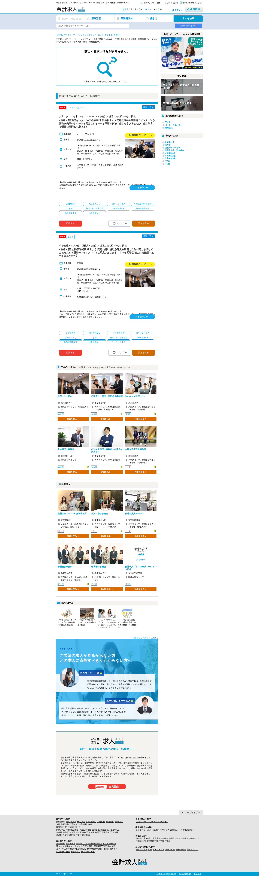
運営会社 (197, 874)
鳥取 (67, 824)
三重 (121, 822)
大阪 (58, 824)
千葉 (79, 822)
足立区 (109, 832)
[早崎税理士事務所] (73, 436)
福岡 (85, 824)
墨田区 (72, 835)
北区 (103, 832)
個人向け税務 (141, 849)
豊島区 (85, 832)
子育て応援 (88, 846)
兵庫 (63, 824)
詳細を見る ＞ (73, 419)
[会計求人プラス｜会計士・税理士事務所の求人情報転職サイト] (81, 11)
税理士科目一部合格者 (174, 150)
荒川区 (115, 832)
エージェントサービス (120, 701)
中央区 (82, 830)
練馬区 (98, 832)
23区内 (71, 827)
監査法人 (174, 830)
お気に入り (122, 223)
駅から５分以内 (63, 846)
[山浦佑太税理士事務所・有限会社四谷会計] (107, 436)
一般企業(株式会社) (187, 830)
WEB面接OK (80, 849)
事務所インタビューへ (140, 135)
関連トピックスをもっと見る (145, 638)
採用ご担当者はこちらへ (193, 3)
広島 (72, 824)
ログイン (178, 10)
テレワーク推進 (88, 852)
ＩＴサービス (158, 849)
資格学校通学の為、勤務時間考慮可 (102, 849)
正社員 (168, 122)
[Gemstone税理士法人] (140, 383)
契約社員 (169, 128)
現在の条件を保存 (188, 25)
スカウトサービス (91, 673)
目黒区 (103, 830)
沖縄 (90, 824)
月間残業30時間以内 (102, 846)
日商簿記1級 (170, 153)
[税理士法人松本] (73, 383)
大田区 (116, 830)
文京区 (72, 832)
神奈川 (73, 822)
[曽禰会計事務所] (73, 553)
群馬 (88, 822)
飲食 (150, 849)
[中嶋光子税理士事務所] (140, 436)
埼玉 (83, 822)
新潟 (108, 822)
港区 (76, 830)
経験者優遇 (70, 843)
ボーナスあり (76, 846)
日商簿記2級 (170, 156)
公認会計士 (169, 142)
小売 (167, 849)
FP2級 (167, 164)
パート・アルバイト (173, 125)
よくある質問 (172, 3)
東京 (68, 822)
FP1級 (167, 161)
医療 (178, 849)
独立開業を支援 (63, 852)
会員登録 (107, 786)
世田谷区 (96, 830)
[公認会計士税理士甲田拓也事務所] (107, 383)
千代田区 (70, 830)
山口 (76, 824)
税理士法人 (165, 830)
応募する (70, 223)
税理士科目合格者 (172, 147)
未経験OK (60, 843)
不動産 (172, 849)
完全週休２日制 (83, 843)
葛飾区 (59, 835)
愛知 (117, 822)
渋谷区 (88, 830)
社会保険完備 (96, 843)
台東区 (66, 835)
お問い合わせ (185, 874)
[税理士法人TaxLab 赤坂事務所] (73, 500)
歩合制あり (75, 852)
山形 (103, 822)
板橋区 (91, 832)
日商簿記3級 (170, 158)
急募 (113, 846)
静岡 (112, 822)
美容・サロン (192, 849)
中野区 (66, 832)
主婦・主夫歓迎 (109, 843)
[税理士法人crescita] (140, 500)
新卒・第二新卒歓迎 (65, 849)
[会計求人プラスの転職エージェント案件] (140, 553)
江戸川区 (86, 835)
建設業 (183, 849)
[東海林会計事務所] (107, 500)
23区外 (77, 827)
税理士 (168, 145)
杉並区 (79, 832)
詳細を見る (143, 223)
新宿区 (59, 832)
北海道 (93, 822)
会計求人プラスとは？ (153, 3)
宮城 (99, 822)
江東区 (79, 835)
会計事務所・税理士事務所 (147, 830)
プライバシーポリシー (166, 874)
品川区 (110, 830)
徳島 (81, 824)
